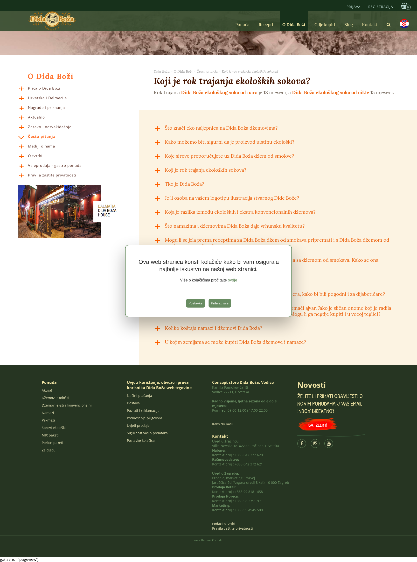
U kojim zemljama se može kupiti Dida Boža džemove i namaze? (235, 342)
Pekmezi (48, 420)
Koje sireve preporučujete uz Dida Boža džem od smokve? (229, 156)
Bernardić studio (212, 540)
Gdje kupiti (324, 24)
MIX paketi (50, 435)
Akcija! (47, 390)
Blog (348, 24)
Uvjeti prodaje (138, 425)
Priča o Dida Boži (44, 88)
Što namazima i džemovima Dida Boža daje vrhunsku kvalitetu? (235, 226)
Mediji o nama (41, 146)
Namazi (48, 412)
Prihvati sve (220, 303)
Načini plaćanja (139, 395)
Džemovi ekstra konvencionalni (67, 405)
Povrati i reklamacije (143, 410)
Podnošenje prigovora (144, 418)
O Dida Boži (293, 24)
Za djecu (49, 450)
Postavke (195, 303)
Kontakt (369, 24)
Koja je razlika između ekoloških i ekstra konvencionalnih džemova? (240, 212)
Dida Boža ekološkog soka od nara (219, 92)
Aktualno (36, 117)
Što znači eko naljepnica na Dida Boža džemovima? (221, 128)
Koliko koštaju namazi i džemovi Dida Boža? (213, 328)
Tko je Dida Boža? (184, 184)
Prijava (354, 6)
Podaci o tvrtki (223, 523)
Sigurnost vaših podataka (147, 433)
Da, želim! (317, 425)
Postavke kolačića (141, 440)
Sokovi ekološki (54, 427)
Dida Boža (162, 71)
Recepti (266, 24)
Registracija (380, 6)
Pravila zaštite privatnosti (52, 175)
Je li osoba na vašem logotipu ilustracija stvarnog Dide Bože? (232, 198)
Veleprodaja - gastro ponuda (55, 165)
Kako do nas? (222, 424)
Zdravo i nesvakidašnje (49, 126)
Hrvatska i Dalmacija (47, 97)
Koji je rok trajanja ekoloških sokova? (250, 71)
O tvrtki (35, 155)
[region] (208, 281)
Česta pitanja (42, 136)
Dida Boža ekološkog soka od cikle (330, 92)
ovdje (232, 280)
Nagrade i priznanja (46, 107)
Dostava (133, 403)
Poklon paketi (52, 442)
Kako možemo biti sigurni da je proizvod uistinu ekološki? (229, 142)
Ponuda (242, 24)
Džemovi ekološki (55, 397)
